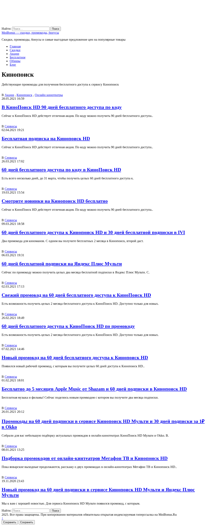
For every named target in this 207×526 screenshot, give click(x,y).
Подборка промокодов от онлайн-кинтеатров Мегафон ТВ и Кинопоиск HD (85, 458)
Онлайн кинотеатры (49, 95)
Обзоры (15, 61)
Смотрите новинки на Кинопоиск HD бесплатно (55, 201)
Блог (13, 64)
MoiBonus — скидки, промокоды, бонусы (30, 32)
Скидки (15, 50)
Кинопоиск (24, 95)
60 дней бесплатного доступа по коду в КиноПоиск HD (61, 169)
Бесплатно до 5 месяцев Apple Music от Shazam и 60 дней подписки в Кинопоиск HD (94, 389)
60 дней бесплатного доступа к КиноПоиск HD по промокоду (68, 326)
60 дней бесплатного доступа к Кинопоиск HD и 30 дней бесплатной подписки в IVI (93, 232)
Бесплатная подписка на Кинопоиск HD (46, 138)
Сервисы (11, 126)
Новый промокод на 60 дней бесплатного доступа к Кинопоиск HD (75, 357)
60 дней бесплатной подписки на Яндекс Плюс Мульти (62, 263)
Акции (14, 53)
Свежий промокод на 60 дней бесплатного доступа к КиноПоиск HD (76, 295)
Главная (15, 46)
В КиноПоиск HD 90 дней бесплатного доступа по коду (62, 107)
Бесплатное (17, 57)
